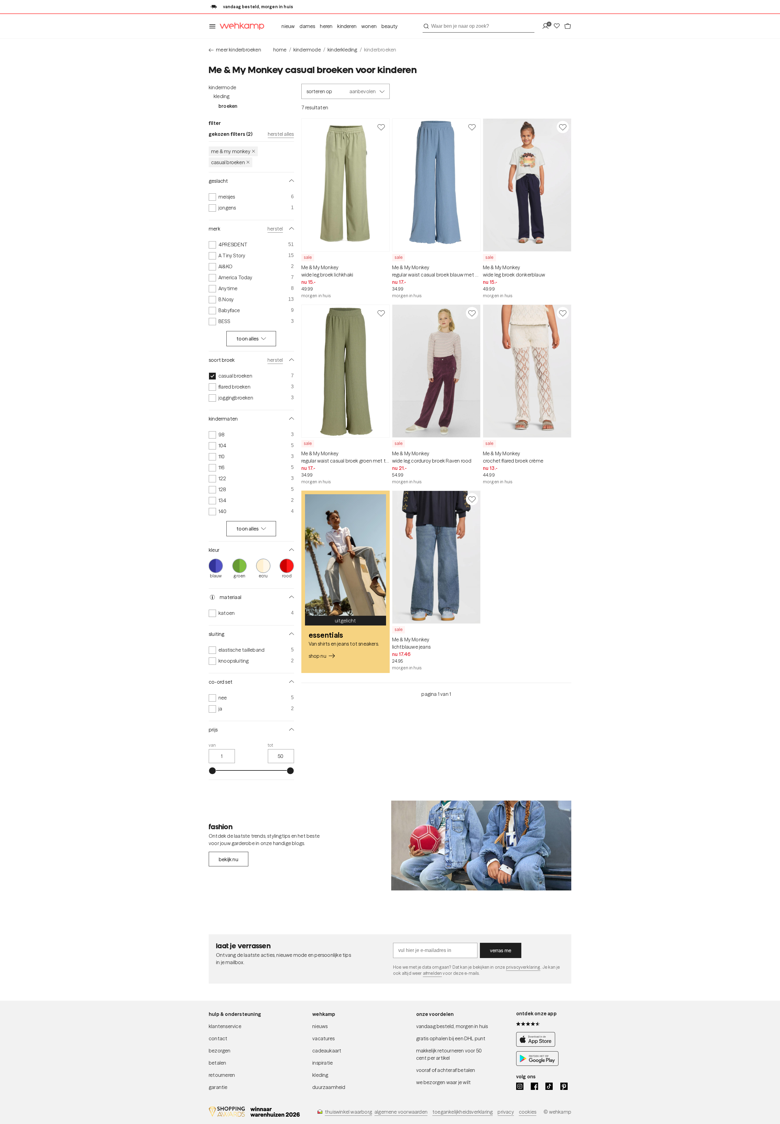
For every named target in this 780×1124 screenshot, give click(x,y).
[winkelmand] (567, 26)
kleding (320, 1075)
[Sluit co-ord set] (290, 681)
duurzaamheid (328, 1087)
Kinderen (346, 26)
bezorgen (220, 1051)
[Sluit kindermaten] (290, 418)
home (280, 50)
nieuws (320, 1026)
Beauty (389, 26)
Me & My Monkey (230, 151)
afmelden (432, 973)
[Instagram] (519, 1086)
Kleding (221, 96)
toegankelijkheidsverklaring (462, 1112)
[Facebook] (534, 1086)
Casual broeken (228, 162)
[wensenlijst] (558, 26)
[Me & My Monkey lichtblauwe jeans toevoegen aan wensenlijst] (472, 499)
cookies (527, 1112)
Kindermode (222, 87)
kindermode (307, 50)
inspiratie (322, 1063)
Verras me (501, 950)
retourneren (222, 1075)
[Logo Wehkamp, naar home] (240, 26)
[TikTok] (549, 1086)
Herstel (275, 229)
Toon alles (247, 339)
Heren (326, 26)
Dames (307, 26)
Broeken (227, 106)
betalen (217, 1063)
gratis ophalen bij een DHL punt (451, 1038)
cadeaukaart (326, 1051)
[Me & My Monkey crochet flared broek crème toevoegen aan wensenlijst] (563, 313)
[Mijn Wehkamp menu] (547, 26)
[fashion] (481, 846)
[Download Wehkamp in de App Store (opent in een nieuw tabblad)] (537, 1045)
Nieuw (288, 26)
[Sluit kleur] (290, 550)
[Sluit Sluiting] (290, 634)
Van (212, 745)
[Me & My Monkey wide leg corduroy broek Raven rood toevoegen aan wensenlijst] (472, 313)
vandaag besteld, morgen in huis (452, 1026)
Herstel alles (281, 134)
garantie (218, 1087)
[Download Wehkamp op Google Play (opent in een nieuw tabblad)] (537, 1064)
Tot (270, 745)
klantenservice (225, 1026)
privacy (506, 1112)
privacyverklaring (523, 967)
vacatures (323, 1038)
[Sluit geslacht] (290, 181)
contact (218, 1038)
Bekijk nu (228, 859)
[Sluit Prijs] (290, 729)
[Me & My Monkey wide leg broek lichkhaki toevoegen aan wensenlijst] (381, 127)
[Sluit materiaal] (290, 597)
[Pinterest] (564, 1086)
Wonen (369, 26)
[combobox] (478, 26)
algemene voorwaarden (400, 1112)
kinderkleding (342, 50)
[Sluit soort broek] (290, 360)
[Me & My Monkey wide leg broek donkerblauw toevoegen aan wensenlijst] (563, 127)
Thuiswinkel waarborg (348, 1112)
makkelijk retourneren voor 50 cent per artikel (449, 1054)
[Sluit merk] (290, 228)
